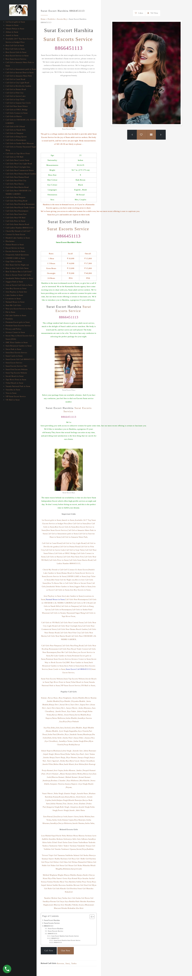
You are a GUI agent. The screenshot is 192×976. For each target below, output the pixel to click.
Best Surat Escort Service (16, 59)
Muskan (92, 793)
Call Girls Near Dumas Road (17, 177)
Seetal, (79, 849)
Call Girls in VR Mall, (50, 622)
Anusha (85, 878)
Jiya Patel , (80, 754)
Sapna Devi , (85, 705)
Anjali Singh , (49, 754)
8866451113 (69, 48)
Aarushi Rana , (83, 793)
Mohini (70, 836)
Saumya (45, 859)
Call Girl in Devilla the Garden (18, 86)
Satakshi (73, 734)
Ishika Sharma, (57, 804)
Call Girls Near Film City (16, 180)
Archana (88, 836)
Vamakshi (81, 846)
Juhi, (58, 728)
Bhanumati (89, 905)
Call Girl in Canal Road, (52, 543)
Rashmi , (82, 804)
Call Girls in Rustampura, (61, 609)
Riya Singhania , (66, 698)
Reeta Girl (89, 898)
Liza (43, 836)
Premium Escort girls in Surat (18, 322)
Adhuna (84, 839)
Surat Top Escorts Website (16, 373)
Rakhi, (47, 784)
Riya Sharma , (72, 757)
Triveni (45, 855)
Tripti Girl (52, 855)
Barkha (72, 901)
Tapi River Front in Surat (16, 379)
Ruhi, (50, 738)
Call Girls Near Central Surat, (72, 622)
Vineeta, (61, 784)
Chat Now (65, 951)
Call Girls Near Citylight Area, (69, 626)
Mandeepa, (87, 734)
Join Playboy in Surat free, (55, 596)
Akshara (59, 839)
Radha (57, 859)
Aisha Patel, (52, 734)
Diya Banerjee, (80, 820)
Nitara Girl (72, 865)
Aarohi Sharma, (78, 823)
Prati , (44, 774)
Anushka (52, 839)
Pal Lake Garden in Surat (16, 315)
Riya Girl (76, 859)
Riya (80, 878)
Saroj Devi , (61, 708)
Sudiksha (69, 855)
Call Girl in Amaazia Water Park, (74, 537)
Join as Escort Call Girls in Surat (19, 285)
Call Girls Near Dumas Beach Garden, (72, 629)
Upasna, (73, 849)
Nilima (74, 862)
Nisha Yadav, (70, 754)
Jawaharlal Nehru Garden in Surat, (60, 586)
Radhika (90, 849)
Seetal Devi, (65, 705)
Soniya (44, 882)
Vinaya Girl (90, 846)
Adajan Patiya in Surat (15, 29)
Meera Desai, (60, 754)
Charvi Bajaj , (60, 757)
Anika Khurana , (85, 708)
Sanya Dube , (79, 738)
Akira (44, 842)
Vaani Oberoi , (48, 793)
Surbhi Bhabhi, (53, 701)
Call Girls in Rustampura (16, 140)
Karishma (91, 901)
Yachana (73, 846)
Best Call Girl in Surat (15, 45)
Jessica (82, 905)
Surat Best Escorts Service (16, 352)
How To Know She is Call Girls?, (60, 583)
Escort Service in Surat (15, 248)
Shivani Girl (78, 885)
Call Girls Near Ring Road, (73, 645)
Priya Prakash (73, 721)
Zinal (60, 842)
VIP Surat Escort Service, (71, 685)
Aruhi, (54, 800)
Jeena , (76, 804)
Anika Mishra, (85, 816)
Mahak (48, 836)
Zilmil (55, 842)
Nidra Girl (55, 865)
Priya (84, 882)
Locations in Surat (13, 298)
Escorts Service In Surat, (57, 576)
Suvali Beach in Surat (15, 376)
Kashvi (86, 875)
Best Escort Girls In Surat (16, 52)
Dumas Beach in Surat (15, 245)
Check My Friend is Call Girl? (18, 231)
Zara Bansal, (48, 816)
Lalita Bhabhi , (77, 728)
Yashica (45, 846)
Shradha (68, 905)
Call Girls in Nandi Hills (16, 130)
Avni (62, 905)
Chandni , (62, 780)
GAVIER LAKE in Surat (15, 258)
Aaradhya (92, 839)
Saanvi (51, 859)
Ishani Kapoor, (47, 751)
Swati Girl (81, 888)
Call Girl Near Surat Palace (17, 106)
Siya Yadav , (72, 711)
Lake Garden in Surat (14, 295)
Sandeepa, (47, 780)
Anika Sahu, (90, 823)
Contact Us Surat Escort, (78, 570)
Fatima (50, 882)
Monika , (61, 734)
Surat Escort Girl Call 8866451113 (20, 359)
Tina (67, 882)
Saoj (60, 898)
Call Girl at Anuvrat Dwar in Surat (20, 72)
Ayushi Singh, (84, 807)
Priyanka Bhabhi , (78, 701)
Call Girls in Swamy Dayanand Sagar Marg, (67, 613)
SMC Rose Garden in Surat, (77, 662)
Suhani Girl (78, 855)
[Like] (136, 13)
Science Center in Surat (15, 332)
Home (43, 19)
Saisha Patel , (68, 738)
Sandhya (46, 901)
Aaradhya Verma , (66, 741)
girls (57, 215)
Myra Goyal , (75, 761)
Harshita (72, 882)
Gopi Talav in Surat (14, 261)
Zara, (55, 816)
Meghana (53, 875)
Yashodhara (83, 842)
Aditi (74, 839)
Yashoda (91, 842)
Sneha (86, 855)
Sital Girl (88, 885)
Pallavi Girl (58, 862)
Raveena (62, 885)
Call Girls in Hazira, (54, 557)
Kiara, (67, 797)
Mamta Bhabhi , (52, 731)
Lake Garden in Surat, (74, 596)
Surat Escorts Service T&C (17, 366)
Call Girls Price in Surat (15, 221)
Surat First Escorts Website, (52, 679)
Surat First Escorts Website (17, 369)
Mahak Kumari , (72, 777)
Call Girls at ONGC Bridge (17, 110)
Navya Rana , (53, 698)
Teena (89, 882)
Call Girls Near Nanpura (15, 197)
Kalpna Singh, (62, 800)
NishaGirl (69, 892)
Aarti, (48, 804)
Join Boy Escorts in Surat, (80, 590)
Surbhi (55, 885)
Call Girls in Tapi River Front (18, 153)
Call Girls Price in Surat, (59, 560)
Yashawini (53, 846)
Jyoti (94, 836)
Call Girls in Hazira (14, 116)
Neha (64, 836)
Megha (61, 875)
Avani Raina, (69, 715)
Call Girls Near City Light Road (19, 164)
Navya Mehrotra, (65, 823)
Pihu (54, 878)
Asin (79, 839)
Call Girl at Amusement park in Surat (21, 69)
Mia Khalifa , (85, 780)
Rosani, (62, 797)
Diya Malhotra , (73, 780)
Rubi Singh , (65, 807)
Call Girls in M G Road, (82, 603)
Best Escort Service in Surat (17, 56)
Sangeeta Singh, (53, 807)
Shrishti (83, 901)
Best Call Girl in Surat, (77, 523)
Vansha (58, 849)
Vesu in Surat (11, 393)
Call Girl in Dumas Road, (69, 547)
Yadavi (66, 846)
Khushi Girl (65, 888)
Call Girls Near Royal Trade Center (20, 207)
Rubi (77, 901)
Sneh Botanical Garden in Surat (19, 346)
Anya (62, 901)
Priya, (84, 849)
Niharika (86, 865)
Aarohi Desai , (61, 711)
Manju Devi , (54, 705)
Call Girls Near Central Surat (17, 160)
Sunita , (70, 804)
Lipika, (49, 800)
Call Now (48, 951)
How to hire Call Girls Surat (17, 268)
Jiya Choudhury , (52, 741)
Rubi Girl (52, 888)
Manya (67, 875)
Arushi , (72, 810)
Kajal (53, 836)
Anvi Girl (71, 898)
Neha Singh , (59, 793)
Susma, (80, 734)
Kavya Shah (87, 800)
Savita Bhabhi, (81, 715)
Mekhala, (67, 869)
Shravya (92, 855)
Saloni (49, 885)
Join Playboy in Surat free (16, 292)
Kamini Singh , (70, 793)
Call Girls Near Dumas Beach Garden (21, 174)
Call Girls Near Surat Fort (16, 214)
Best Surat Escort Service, (57, 530)
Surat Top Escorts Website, (74, 679)
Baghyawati (48, 905)
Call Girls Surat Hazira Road (17, 224)
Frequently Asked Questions (17, 255)
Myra (62, 882)
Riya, (65, 721)
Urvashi (78, 869)
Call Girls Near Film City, (70, 633)
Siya (70, 878)
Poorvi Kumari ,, (53, 774)
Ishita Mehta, (77, 774)
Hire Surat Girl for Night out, (63, 580)
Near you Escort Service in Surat (19, 309)
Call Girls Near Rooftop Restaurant (20, 204)
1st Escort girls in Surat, (52, 520)
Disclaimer (10, 241)
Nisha (80, 865)
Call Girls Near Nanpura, (51, 645)
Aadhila (45, 839)
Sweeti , (84, 797)
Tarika (64, 898)
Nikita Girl (91, 862)
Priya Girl (49, 862)
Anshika (69, 885)
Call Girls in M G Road (15, 126)
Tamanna (61, 855)
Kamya (80, 875)
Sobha (79, 882)
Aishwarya (67, 839)
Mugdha (59, 869)
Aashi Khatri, (69, 764)
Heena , (73, 797)
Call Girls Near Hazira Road (17, 187)
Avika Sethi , (57, 738)
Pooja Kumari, (48, 770)
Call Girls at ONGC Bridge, (65, 553)
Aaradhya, (54, 823)
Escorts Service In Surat (15, 251)
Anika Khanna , (70, 770)
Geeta (65, 878)
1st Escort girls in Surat (15, 22)
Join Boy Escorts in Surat (16, 288)
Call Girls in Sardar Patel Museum (20, 143)
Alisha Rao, (65, 761)
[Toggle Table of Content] (90, 916)
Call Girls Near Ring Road (16, 201)
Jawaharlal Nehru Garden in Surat (19, 278)
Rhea (86, 741)
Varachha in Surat (13, 390)
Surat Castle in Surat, (57, 669)
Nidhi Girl (46, 865)
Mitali (93, 865)
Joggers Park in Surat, (83, 586)
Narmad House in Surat (15, 302)
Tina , (65, 804)
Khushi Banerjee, (75, 800)
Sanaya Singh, (84, 757)
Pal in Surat (10, 312)
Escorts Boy (62, 19)
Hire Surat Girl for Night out (17, 265)
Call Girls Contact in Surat (17, 113)
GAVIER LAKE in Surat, (77, 576)
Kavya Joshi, (62, 816)
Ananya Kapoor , (71, 784)
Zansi (70, 842)
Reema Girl (55, 901)
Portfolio (9, 319)
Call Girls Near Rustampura (17, 211)
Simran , (44, 698)
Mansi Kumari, (66, 774)
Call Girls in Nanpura (14, 133)
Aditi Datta (80, 810)
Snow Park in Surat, (72, 666)
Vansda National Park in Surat (18, 386)
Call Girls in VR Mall (14, 157)
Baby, (53, 728)
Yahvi (61, 846)
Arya (67, 901)
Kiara (45, 878)
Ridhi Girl (85, 859)
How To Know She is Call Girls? (19, 272)
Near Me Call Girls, (65, 652)
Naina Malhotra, (59, 718)
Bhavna (57, 905)
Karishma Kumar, (52, 797)
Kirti (82, 908)
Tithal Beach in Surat (14, 383)
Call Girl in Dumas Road (16, 89)
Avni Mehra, (80, 764)
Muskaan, (57, 751)
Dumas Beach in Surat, (70, 573)
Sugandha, (73, 731)
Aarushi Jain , (78, 751)
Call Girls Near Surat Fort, (73, 557)
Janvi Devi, (51, 708)
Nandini (47, 898)
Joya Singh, (83, 784)
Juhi (58, 888)
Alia (77, 908)
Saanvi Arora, (73, 816)
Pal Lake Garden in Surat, (61, 656)
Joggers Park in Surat (14, 282)
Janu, (62, 728)
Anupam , (54, 784)
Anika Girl (80, 898)
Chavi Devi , (75, 705)
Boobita (73, 888)
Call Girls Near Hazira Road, (58, 636)
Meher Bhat (58, 764)
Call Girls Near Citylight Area (18, 167)
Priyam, (69, 787)
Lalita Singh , (67, 751)
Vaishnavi (65, 849)
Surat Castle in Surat (14, 356)
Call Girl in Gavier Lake (16, 96)
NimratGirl (82, 862)
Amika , (79, 770)
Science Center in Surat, (81, 659)
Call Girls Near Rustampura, (76, 599)
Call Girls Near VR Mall (16, 218)
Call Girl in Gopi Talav (15, 99)
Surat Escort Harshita (52, 920)
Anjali (43, 885)
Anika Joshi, (57, 820)
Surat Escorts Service (68, 39)
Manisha (89, 888)
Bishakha (71, 908)
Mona (75, 836)
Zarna (75, 842)
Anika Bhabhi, (71, 718)
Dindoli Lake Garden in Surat (18, 238)
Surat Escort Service (14, 363)
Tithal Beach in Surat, (80, 682)
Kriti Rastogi (90, 764)
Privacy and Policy (13, 329)
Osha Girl (67, 862)
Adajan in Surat (12, 25)
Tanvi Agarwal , (53, 761)
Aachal (92, 878)
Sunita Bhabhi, (79, 698)
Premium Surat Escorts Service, (59, 659)
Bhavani (57, 908)
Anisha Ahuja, (49, 757)
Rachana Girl (66, 859)
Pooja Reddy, (69, 744)
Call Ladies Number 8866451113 (19, 228)
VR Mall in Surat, (88, 685)
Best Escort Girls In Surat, (65, 527)
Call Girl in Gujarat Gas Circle (18, 103)
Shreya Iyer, (88, 774)
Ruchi (58, 836)
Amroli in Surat (12, 35)
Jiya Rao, (47, 728)
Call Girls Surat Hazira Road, (81, 560)
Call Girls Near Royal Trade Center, (73, 649)
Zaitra (65, 842)
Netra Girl (64, 865)
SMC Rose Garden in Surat (17, 342)
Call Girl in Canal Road (15, 79)
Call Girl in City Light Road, (74, 543)
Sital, (78, 797)
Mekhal (46, 875)
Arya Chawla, (83, 731)
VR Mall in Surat (13, 400)
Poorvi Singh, (63, 810)
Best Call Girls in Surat (15, 49)
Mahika (73, 875)
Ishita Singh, (82, 711)
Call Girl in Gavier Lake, (55, 550)
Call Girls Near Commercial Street (20, 170)
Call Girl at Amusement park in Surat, (63, 534)
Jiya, (61, 721)
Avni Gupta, (59, 770)
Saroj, (73, 869)
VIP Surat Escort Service (16, 396)
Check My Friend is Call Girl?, (55, 570)
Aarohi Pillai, (48, 764)
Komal (74, 878)
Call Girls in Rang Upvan (16, 137)
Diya (50, 878)
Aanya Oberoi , (72, 708)
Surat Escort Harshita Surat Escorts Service (65, 936)
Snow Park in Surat (13, 349)
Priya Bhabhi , (65, 701)
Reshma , (54, 780)
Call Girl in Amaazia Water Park (19, 76)
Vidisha (75, 905)
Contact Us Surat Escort (15, 234)
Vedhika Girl (49, 849)
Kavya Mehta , (58, 715)
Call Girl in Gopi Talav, (75, 550)
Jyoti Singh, (64, 731)
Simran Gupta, (68, 820)
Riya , (67, 734)
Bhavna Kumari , (58, 777)
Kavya (77, 744)
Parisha (56, 882)
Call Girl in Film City (14, 93)
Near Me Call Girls (13, 305)
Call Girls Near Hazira (15, 184)
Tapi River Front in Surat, (60, 682)
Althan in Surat (12, 32)
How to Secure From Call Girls (18, 275)
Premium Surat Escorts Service (18, 325)
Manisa (82, 836)
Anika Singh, (78, 741)
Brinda (64, 908)
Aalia (49, 842)
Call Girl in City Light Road (17, 83)
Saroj (67, 963)
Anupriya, (74, 807)
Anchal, (67, 728)
